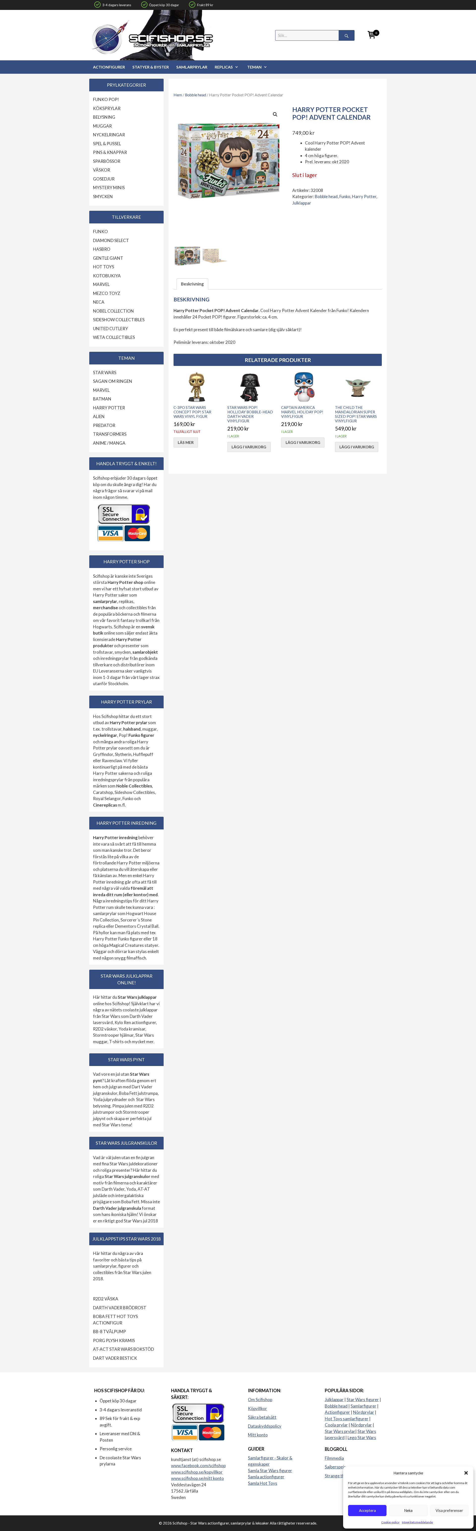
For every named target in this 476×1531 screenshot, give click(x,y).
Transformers (109, 434)
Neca (98, 302)
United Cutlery (110, 328)
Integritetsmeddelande (417, 1522)
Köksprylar (106, 108)
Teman (254, 67)
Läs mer (186, 442)
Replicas (224, 67)
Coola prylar (336, 1424)
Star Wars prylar (340, 1431)
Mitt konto (258, 1434)
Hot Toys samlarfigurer (346, 1418)
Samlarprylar (191, 67)
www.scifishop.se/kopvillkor (197, 1472)
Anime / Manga (109, 443)
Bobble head (195, 95)
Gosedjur (104, 178)
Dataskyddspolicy (264, 1426)
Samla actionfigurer (266, 1476)
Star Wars (104, 372)
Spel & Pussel (107, 143)
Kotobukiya (107, 275)
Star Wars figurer (363, 1399)
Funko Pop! (106, 99)
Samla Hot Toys (262, 1483)
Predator (104, 425)
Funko (344, 196)
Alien (99, 416)
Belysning (104, 117)
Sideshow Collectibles (119, 319)
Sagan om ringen (112, 381)
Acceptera (367, 1510)
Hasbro (101, 249)
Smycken (103, 196)
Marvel (101, 284)
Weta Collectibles (114, 337)
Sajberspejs (335, 1466)
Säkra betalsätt (262, 1417)
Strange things (338, 1475)
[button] (466, 1472)
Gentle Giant (108, 258)
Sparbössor (106, 161)
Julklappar (301, 203)
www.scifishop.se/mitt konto (197, 1478)
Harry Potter (364, 196)
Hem (178, 95)
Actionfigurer (109, 67)
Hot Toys (103, 266)
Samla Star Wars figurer (270, 1470)
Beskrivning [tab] (192, 283)
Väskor (101, 170)
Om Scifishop (260, 1399)
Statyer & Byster (150, 67)
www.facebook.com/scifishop (198, 1465)
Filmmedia (334, 1458)
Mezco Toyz (106, 293)
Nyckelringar (109, 134)
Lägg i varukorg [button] (249, 447)
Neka (408, 1510)
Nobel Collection (113, 311)
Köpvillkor (257, 1408)
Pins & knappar (110, 152)
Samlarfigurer (363, 1406)
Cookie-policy (390, 1522)
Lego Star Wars (362, 1437)
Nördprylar (363, 1412)
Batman (102, 398)
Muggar (102, 126)
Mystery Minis (109, 187)
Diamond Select (111, 240)
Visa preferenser (449, 1510)
